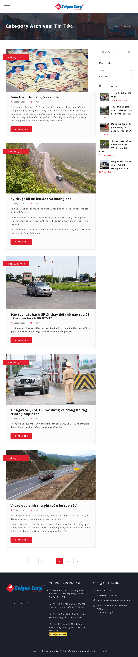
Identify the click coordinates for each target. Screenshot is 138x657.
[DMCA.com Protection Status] (58, 634)
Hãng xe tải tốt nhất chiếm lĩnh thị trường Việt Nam (121, 165)
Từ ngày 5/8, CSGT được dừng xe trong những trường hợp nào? (49, 412)
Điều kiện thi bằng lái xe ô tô (35, 97)
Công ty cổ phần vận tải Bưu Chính (68, 651)
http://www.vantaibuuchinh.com (113, 600)
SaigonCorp (19, 102)
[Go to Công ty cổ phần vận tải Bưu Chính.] (116, 26)
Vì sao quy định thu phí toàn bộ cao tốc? (44, 505)
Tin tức (36, 102)
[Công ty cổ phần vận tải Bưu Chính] (69, 6)
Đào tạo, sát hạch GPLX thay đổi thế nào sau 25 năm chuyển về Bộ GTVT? (50, 316)
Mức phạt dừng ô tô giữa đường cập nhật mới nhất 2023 (121, 127)
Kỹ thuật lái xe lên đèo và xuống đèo (41, 199)
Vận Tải (103, 76)
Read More (23, 130)
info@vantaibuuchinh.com (110, 595)
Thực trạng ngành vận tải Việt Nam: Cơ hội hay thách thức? (121, 110)
